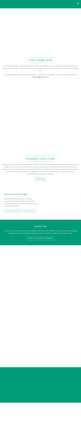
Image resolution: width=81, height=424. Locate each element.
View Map (13, 395)
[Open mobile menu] (78, 3)
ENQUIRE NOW (40, 82)
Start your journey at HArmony (40, 238)
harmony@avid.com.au (40, 77)
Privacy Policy (55, 418)
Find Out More (14, 140)
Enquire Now (65, 395)
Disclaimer (62, 418)
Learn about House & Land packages (19, 211)
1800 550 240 (67, 387)
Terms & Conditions (71, 418)
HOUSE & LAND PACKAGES (50, 356)
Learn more (40, 179)
